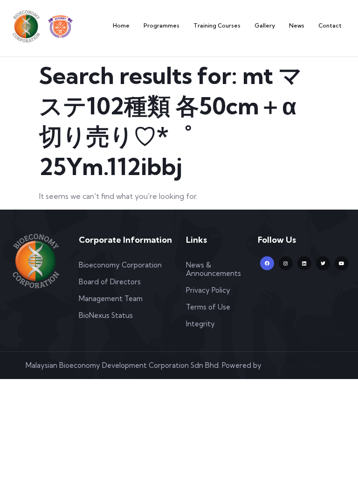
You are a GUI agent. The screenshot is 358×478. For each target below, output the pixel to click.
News (296, 25)
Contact (330, 25)
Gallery (265, 25)
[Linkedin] (304, 263)
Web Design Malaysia (297, 365)
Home (121, 25)
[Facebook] (267, 263)
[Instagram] (286, 263)
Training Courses (217, 25)
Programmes (161, 25)
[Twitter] (323, 263)
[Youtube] (342, 263)
